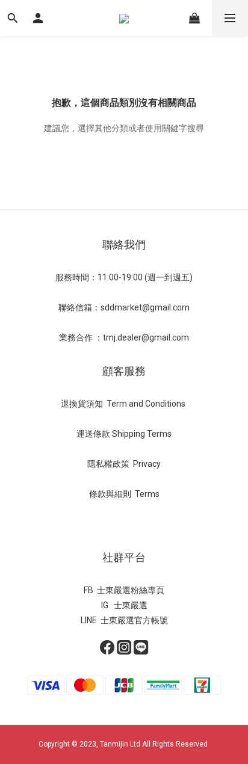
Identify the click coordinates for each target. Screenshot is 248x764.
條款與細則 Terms (124, 494)
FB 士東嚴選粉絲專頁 (124, 590)
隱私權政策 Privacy (124, 464)
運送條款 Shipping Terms (124, 434)
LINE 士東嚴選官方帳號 (124, 620)
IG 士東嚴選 (124, 605)
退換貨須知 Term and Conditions (124, 403)
